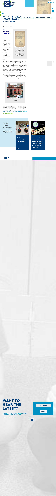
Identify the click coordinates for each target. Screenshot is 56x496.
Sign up (43, 411)
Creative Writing (16, 17)
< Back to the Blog (8, 113)
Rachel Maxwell (28, 17)
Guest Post (12, 21)
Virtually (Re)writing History (43, 17)
